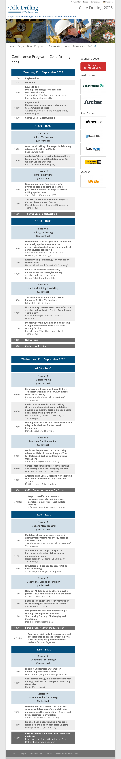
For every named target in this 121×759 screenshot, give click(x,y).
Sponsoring (55, 46)
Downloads (79, 46)
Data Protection (35, 753)
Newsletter (76, 2)
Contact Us (95, 2)
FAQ (90, 46)
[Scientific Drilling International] (93, 136)
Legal (23, 753)
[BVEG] (93, 181)
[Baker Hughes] (93, 86)
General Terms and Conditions (67, 753)
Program (39, 46)
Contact (14, 753)
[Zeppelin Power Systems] (93, 163)
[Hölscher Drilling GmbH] (93, 122)
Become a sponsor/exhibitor (93, 66)
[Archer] (93, 102)
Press (85, 2)
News (67, 46)
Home (11, 46)
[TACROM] (93, 149)
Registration (25, 46)
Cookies (48, 753)
